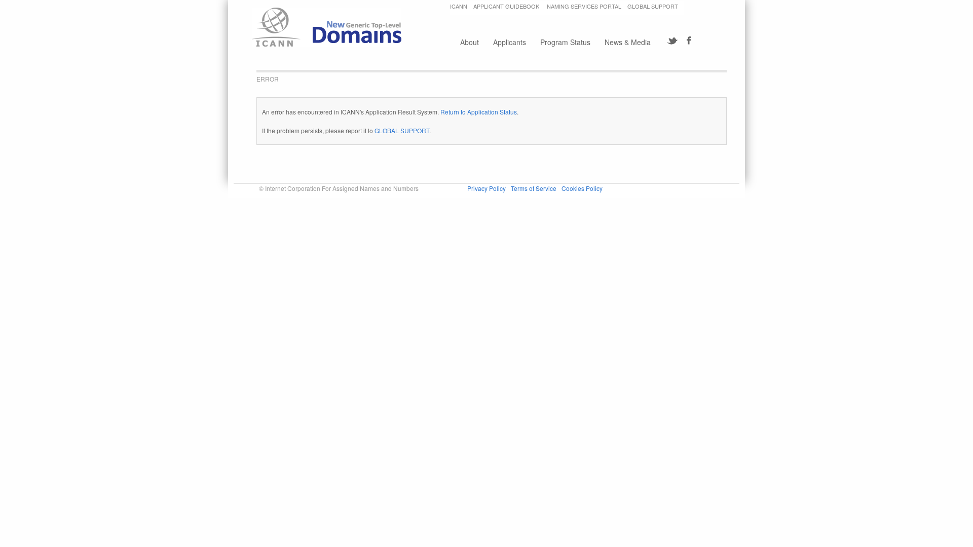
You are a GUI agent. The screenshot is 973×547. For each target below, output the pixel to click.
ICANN (458, 6)
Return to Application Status (478, 111)
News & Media (628, 42)
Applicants (509, 42)
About (469, 42)
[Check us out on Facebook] (685, 40)
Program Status (565, 42)
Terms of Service (533, 188)
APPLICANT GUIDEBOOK (507, 6)
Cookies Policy (582, 188)
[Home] (326, 27)
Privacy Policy (486, 188)
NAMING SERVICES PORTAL (584, 6)
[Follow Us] (673, 40)
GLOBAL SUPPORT (652, 6)
